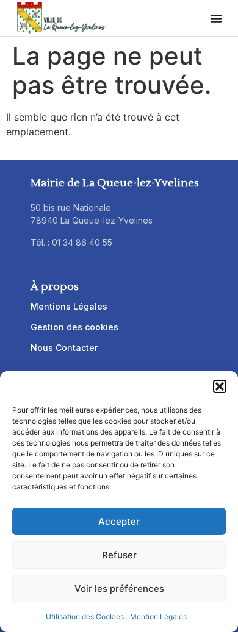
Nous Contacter (64, 348)
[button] (220, 386)
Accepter (119, 521)
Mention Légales (158, 616)
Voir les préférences (119, 588)
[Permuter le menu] (216, 18)
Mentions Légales (69, 306)
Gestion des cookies (74, 327)
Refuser (119, 555)
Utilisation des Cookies (85, 616)
